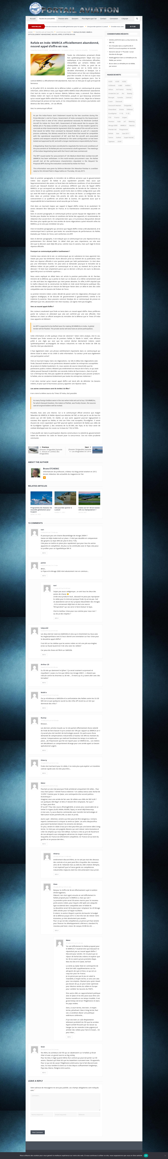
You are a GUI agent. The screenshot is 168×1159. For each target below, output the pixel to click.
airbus (110, 89)
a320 (110, 81)
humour (111, 121)
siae (117, 133)
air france (119, 89)
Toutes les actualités (47, 19)
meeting (132, 121)
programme (123, 129)
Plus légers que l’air (89, 19)
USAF (119, 141)
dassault (119, 101)
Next (87, 447)
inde (118, 121)
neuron (132, 125)
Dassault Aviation (114, 105)
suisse (110, 137)
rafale (110, 133)
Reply (44, 553)
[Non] (165, 1155)
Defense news (74, 93)
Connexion (114, 19)
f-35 (127, 113)
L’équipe (125, 19)
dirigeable (127, 105)
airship (128, 89)
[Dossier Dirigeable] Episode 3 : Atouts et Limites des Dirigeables (51, 451)
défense (130, 109)
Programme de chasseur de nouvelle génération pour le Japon (41, 510)
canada (120, 97)
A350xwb (111, 85)
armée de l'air (113, 93)
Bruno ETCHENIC (42, 50)
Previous (45, 447)
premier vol (112, 129)
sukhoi (118, 137)
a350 (124, 81)
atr (123, 93)
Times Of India (94, 316)
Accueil (33, 19)
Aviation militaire (68, 50)
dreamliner (112, 109)
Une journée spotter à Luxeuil (63, 509)
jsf (125, 121)
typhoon (111, 141)
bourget (111, 97)
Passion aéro (63, 19)
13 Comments (93, 50)
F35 (109, 117)
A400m (127, 85)
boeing (129, 93)
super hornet (128, 137)
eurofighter (112, 113)
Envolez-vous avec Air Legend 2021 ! (56, 26)
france (116, 117)
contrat (129, 97)
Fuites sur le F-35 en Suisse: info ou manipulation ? (90, 26)
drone (121, 109)
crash (110, 101)
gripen (124, 117)
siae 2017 (125, 133)
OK (146, 1155)
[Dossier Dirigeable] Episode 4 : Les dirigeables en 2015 (79, 450)
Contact (103, 19)
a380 (120, 85)
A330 (117, 81)
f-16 (121, 113)
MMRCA (123, 125)
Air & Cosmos (71, 199)
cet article (64, 276)
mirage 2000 (112, 125)
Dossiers (75, 19)
